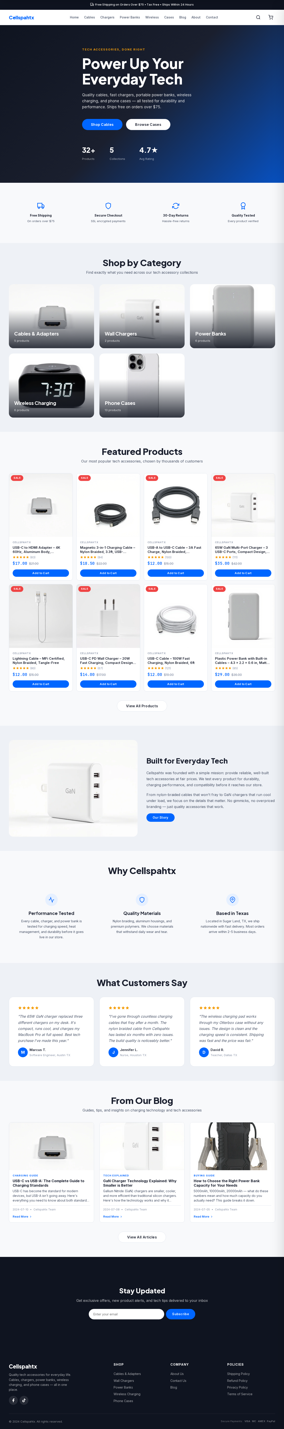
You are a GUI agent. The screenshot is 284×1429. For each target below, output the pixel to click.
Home (74, 17)
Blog (182, 17)
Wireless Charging (127, 1394)
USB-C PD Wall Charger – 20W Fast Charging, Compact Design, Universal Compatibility (107, 662)
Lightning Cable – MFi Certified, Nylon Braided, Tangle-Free (39, 660)
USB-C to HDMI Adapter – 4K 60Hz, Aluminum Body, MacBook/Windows (36, 551)
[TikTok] (24, 1400)
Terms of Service (239, 1394)
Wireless (152, 17)
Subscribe (180, 1314)
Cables (89, 17)
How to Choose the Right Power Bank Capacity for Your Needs (227, 1183)
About (196, 17)
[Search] (258, 17)
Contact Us (178, 1381)
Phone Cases (123, 1401)
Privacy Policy (237, 1387)
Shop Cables (102, 124)
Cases (169, 17)
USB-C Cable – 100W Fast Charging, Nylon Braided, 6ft (171, 660)
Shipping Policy (238, 1374)
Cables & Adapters (127, 1374)
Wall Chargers (124, 1381)
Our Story (160, 817)
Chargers (107, 17)
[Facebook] (13, 1400)
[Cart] (270, 17)
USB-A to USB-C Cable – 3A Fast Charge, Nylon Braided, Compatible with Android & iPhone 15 (174, 554)
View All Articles (142, 1237)
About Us (177, 1374)
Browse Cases (148, 124)
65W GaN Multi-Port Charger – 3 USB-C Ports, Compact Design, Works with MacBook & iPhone (241, 551)
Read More (20, 1216)
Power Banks (130, 17)
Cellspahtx (21, 17)
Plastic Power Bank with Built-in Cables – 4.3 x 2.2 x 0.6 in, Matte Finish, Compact (242, 662)
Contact (212, 17)
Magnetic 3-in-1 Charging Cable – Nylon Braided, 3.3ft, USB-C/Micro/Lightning (107, 551)
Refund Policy (237, 1381)
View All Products (142, 706)
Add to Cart (40, 573)
